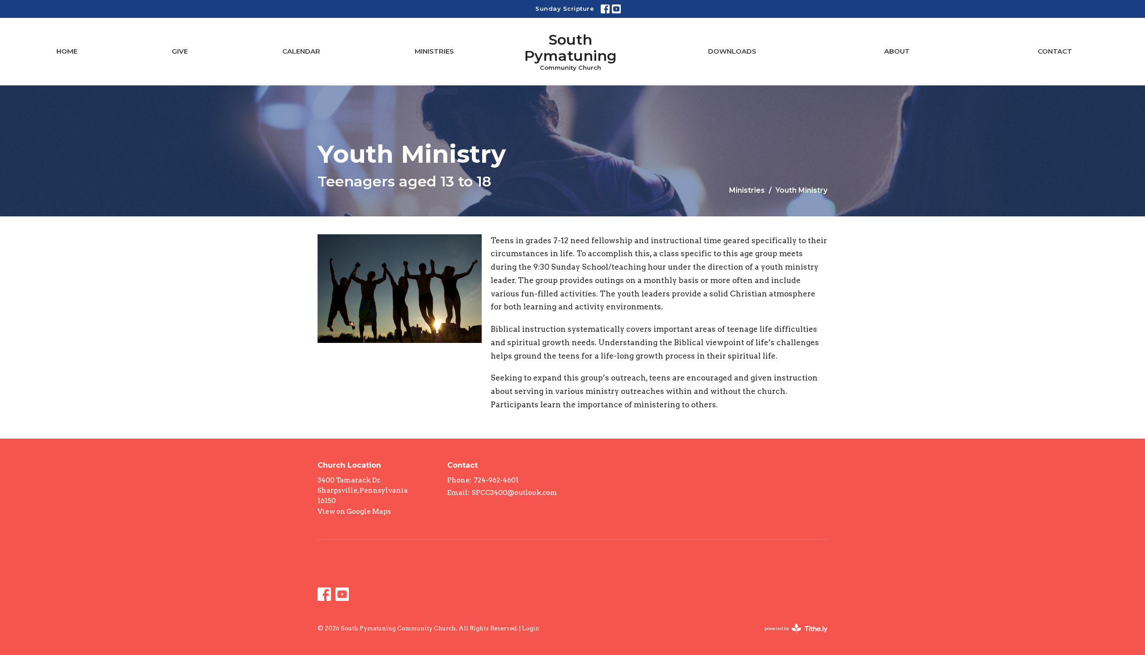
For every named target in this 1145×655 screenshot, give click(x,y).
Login (530, 628)
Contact (1055, 51)
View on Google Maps (354, 511)
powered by (791, 636)
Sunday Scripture (564, 8)
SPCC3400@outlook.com (514, 493)
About (897, 51)
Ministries (434, 51)
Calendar (301, 51)
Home (66, 51)
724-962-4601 (496, 480)
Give (180, 51)
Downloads (732, 51)
